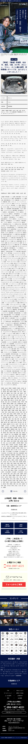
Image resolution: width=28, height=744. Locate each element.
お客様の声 (19, 695)
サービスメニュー (8, 693)
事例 (8, 698)
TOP (8, 690)
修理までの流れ (20, 693)
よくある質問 (8, 695)
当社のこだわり (20, 690)
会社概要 (20, 698)
